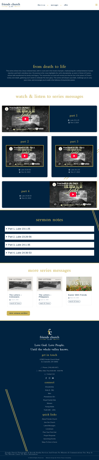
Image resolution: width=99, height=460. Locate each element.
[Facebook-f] (46, 378)
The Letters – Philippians (45, 296)
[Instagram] (49, 378)
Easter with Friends (77, 295)
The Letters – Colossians (15, 296)
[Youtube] (53, 378)
